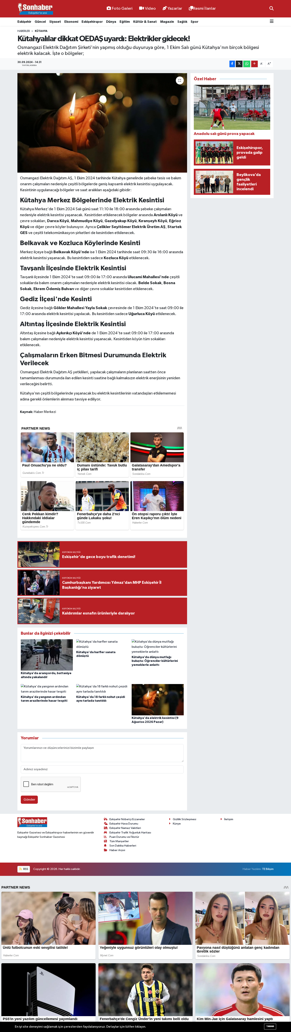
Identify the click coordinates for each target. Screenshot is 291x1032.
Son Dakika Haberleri (122, 845)
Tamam (270, 1026)
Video (150, 8)
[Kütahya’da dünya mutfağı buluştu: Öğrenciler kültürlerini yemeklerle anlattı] (158, 647)
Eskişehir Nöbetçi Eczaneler (127, 819)
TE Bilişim (268, 869)
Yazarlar (174, 8)
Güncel (40, 21)
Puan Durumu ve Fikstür (124, 836)
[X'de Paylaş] (239, 64)
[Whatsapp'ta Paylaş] (246, 64)
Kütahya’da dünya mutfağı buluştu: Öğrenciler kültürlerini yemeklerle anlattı (155, 661)
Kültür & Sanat (145, 21)
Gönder (29, 799)
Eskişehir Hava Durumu (123, 823)
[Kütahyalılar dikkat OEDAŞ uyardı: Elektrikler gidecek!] (102, 123)
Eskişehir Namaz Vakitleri (125, 828)
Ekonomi (71, 21)
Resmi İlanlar (204, 8)
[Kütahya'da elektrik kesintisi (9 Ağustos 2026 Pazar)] (158, 699)
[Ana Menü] (272, 21)
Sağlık (182, 21)
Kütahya (41, 31)
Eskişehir (24, 21)
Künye (177, 823)
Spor (194, 21)
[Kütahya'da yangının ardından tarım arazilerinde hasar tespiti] (47, 689)
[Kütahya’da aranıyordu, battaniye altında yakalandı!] (47, 654)
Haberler (23, 31)
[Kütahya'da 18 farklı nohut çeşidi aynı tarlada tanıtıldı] (102, 689)
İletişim (228, 819)
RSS (25, 869)
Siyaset (55, 21)
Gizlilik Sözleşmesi (184, 819)
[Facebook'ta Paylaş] (232, 64)
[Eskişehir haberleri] (35, 9)
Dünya (111, 21)
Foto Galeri (122, 8)
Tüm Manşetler (119, 841)
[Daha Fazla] (254, 64)
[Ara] (271, 8)
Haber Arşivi (117, 850)
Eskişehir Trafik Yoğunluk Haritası (130, 832)
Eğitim (125, 21)
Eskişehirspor (92, 21)
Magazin (167, 21)
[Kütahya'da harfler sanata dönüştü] (102, 644)
